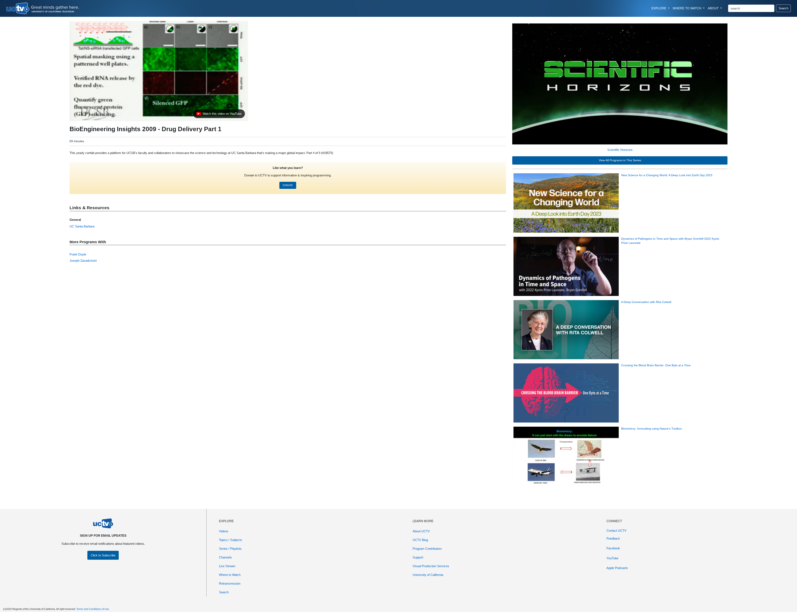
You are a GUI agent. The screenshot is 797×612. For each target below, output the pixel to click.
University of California (428, 575)
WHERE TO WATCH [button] (687, 8)
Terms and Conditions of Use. (93, 609)
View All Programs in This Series (620, 160)
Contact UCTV (616, 530)
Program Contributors (427, 548)
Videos (223, 531)
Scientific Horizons (620, 149)
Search (783, 8)
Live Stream (227, 566)
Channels (225, 557)
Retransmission (229, 583)
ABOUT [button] (713, 8)
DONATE (288, 185)
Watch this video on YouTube (219, 115)
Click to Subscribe (103, 555)
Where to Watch (230, 575)
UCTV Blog (420, 540)
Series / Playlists (230, 548)
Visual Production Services (431, 566)
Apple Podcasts (617, 568)
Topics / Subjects (230, 540)
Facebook (613, 548)
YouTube (612, 558)
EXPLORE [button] (659, 8)
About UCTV (421, 531)
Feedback (613, 538)
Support (418, 557)
